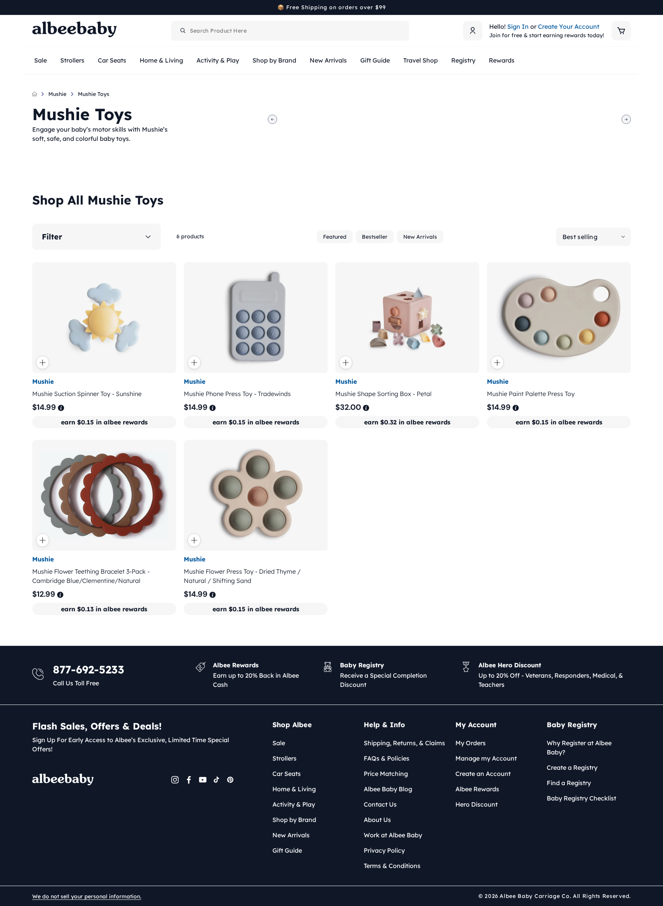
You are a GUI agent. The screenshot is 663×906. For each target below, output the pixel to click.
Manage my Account (486, 758)
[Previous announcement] (34, 7)
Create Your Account (568, 26)
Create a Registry (572, 767)
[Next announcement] (628, 7)
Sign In (518, 26)
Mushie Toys (93, 94)
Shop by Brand (294, 819)
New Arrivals (420, 236)
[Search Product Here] (183, 31)
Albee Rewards (477, 789)
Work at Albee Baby (393, 835)
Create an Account (483, 773)
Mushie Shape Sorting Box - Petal (383, 394)
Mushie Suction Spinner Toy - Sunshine (87, 394)
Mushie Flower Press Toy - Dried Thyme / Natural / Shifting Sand (242, 576)
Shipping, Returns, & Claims (404, 743)
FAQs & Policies (386, 758)
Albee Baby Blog (388, 789)
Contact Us (380, 804)
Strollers (284, 758)
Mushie (57, 94)
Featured (334, 236)
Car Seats (286, 773)
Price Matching (386, 773)
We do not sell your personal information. (86, 896)
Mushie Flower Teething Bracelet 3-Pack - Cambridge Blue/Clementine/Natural (91, 576)
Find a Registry (569, 783)
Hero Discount (476, 804)
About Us (377, 819)
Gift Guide (287, 850)
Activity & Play (293, 804)
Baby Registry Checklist (581, 798)
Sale (278, 743)
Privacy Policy (384, 850)
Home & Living (294, 789)
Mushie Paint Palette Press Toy (531, 394)
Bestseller (375, 236)
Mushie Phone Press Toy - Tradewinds (237, 394)
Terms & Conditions (392, 866)
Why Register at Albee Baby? (579, 747)
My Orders (470, 743)
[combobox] (290, 31)
